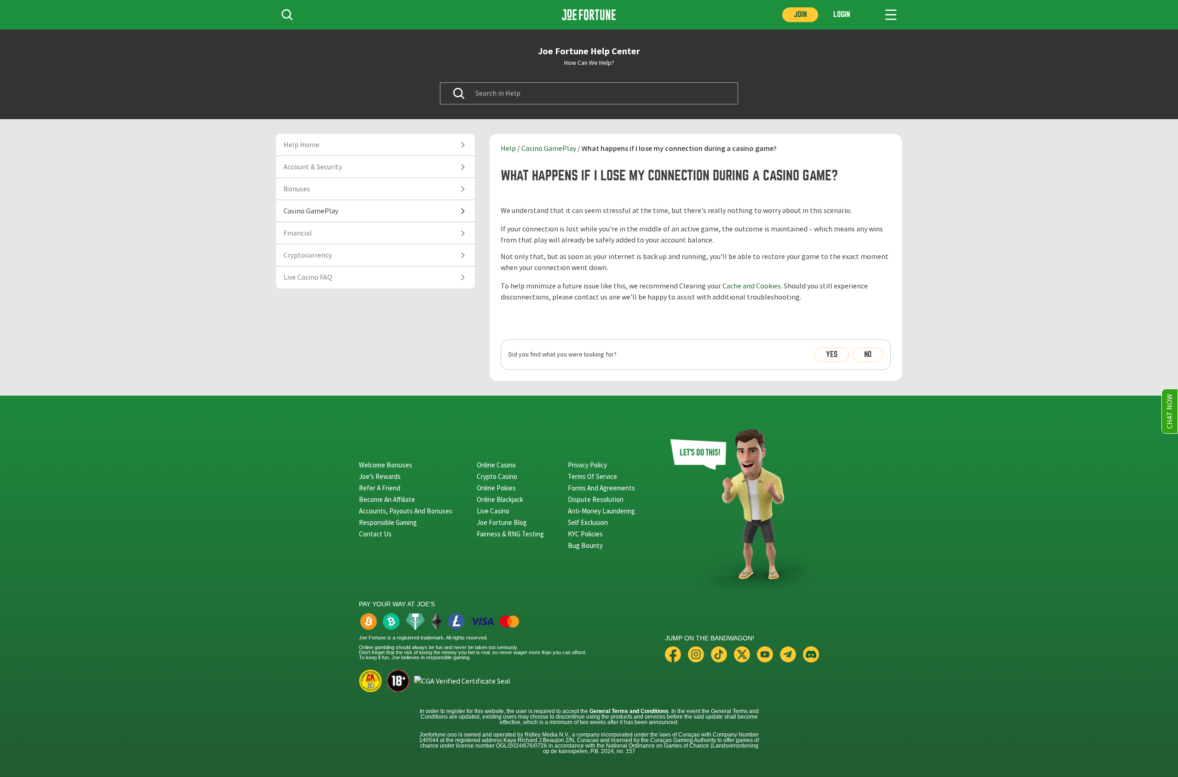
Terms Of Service (592, 476)
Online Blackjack (500, 499)
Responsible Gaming (388, 522)
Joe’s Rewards (380, 476)
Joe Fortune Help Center (589, 51)
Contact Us (375, 533)
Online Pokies (496, 487)
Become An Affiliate (387, 499)
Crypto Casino (497, 476)
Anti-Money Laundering (601, 510)
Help (508, 148)
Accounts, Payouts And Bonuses (405, 510)
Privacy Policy (587, 464)
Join (800, 14)
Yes (831, 354)
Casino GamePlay (548, 148)
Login (841, 14)
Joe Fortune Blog (502, 522)
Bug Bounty (585, 545)
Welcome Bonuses (385, 464)
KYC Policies (585, 533)
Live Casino (493, 510)
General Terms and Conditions (629, 711)
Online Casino (496, 464)
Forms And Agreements (601, 487)
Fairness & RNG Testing (510, 533)
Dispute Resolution (596, 499)
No (868, 354)
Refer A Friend (379, 487)
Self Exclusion (588, 522)
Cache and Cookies (751, 286)
